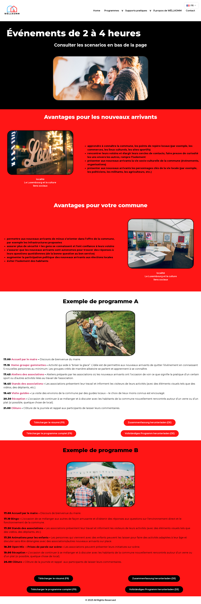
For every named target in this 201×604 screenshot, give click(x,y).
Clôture (16, 408)
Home (96, 10)
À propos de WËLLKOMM (167, 10)
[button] (49, 422)
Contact (190, 10)
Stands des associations (27, 383)
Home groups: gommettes (28, 365)
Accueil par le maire (24, 359)
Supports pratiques (136, 10)
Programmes (111, 10)
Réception (18, 398)
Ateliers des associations (27, 374)
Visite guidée (20, 393)
